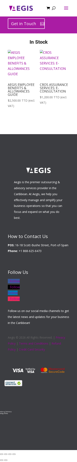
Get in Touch (23, 23)
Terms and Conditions (33, 343)
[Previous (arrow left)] (1, 460)
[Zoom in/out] (1, 454)
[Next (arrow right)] (5, 460)
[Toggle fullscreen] (5, 454)
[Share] (9, 454)
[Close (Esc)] (14, 454)
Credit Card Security (32, 349)
